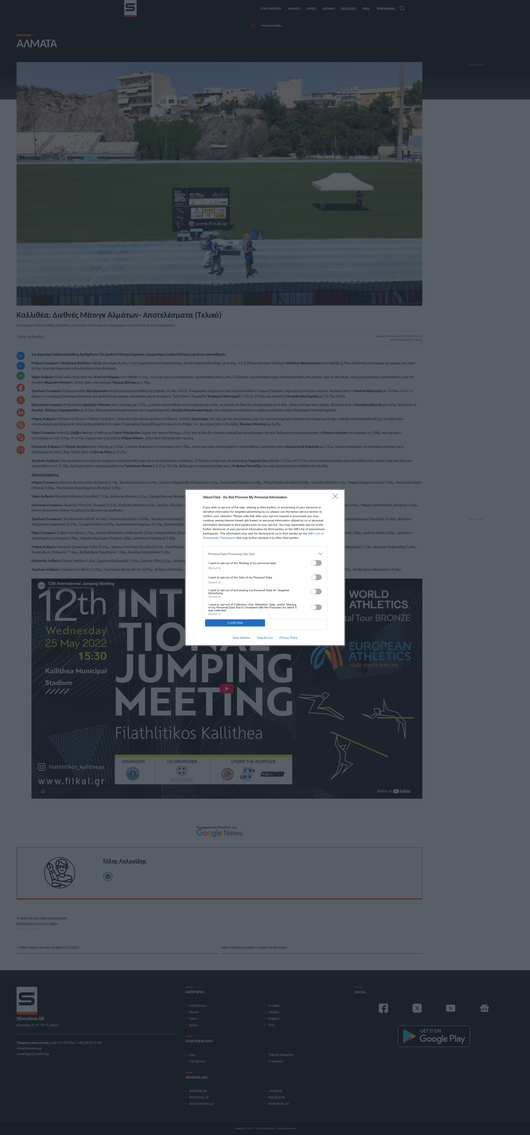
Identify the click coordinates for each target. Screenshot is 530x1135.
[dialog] (265, 567)
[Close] (337, 497)
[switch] (316, 563)
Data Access (265, 637)
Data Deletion (242, 637)
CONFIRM (235, 623)
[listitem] (265, 554)
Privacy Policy (288, 637)
